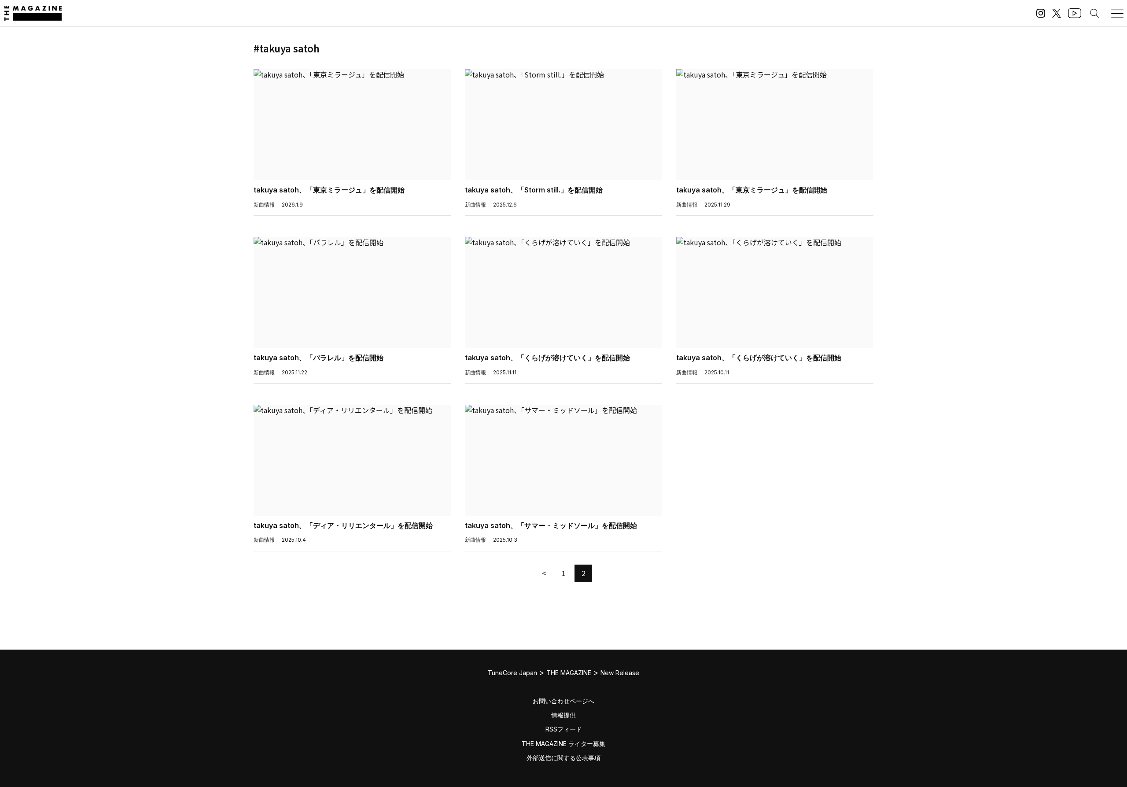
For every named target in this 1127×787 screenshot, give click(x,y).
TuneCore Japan (512, 672)
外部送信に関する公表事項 (563, 757)
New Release (619, 672)
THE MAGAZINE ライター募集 (563, 743)
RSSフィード (563, 729)
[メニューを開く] (1117, 13)
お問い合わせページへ (563, 701)
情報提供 (563, 715)
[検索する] (1094, 13)
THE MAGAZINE (568, 672)
